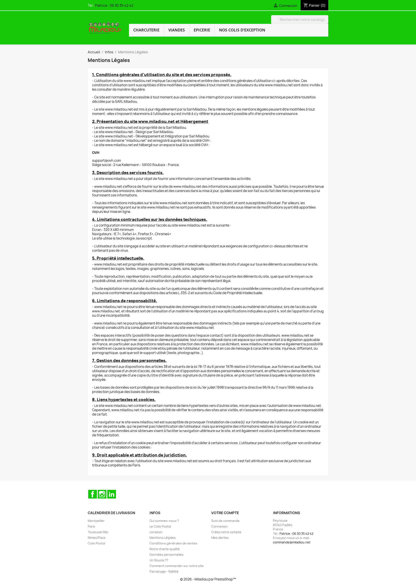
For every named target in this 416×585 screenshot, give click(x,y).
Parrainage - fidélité (164, 571)
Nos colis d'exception (242, 30)
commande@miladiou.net (291, 542)
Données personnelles (167, 554)
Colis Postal (96, 543)
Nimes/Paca (96, 538)
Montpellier (96, 521)
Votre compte (225, 512)
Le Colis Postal (160, 526)
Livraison (156, 532)
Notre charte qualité (165, 549)
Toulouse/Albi (98, 532)
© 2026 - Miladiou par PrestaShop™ (208, 579)
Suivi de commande (225, 521)
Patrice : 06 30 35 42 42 (114, 5)
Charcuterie (146, 30)
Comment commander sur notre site (177, 566)
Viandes (176, 30)
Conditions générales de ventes (173, 543)
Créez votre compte (226, 532)
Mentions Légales (163, 538)
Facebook (92, 494)
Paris (91, 526)
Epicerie (202, 30)
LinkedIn (111, 494)
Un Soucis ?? (159, 560)
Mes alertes (220, 538)
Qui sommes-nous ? (164, 521)
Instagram (102, 494)
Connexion (219, 526)
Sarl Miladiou (176, 127)
